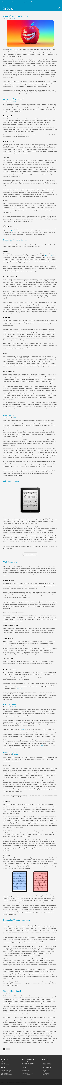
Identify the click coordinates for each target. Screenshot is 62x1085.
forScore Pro (4, 1063)
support (25, 1)
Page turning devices (5, 1073)
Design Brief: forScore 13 (13, 99)
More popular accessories (6, 1074)
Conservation (8, 415)
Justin (11, 49)
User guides (24, 1071)
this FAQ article (48, 365)
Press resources (45, 1073)
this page (42, 745)
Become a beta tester (46, 1064)
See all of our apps (5, 1064)
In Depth (13, 18)
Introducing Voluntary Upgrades (16, 920)
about (11, 1)
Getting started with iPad (27, 1073)
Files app (22, 729)
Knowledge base (25, 1070)
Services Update (9, 705)
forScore (4, 1)
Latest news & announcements (28, 1061)
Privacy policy (45, 1074)
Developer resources (46, 1071)
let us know (19, 688)
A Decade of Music (11, 481)
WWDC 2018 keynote (50, 255)
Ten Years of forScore (30, 554)
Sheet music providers (6, 1071)
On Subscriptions (10, 562)
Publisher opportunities (47, 1063)
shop (32, 1)
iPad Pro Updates (10, 752)
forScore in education (26, 1074)
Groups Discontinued (12, 991)
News (15, 483)
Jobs (43, 1061)
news (18, 1)
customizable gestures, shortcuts (14, 230)
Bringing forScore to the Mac (15, 240)
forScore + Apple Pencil (6, 1070)
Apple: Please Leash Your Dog (15, 16)
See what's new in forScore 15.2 (28, 1063)
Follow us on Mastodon (27, 1064)
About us (44, 1070)
